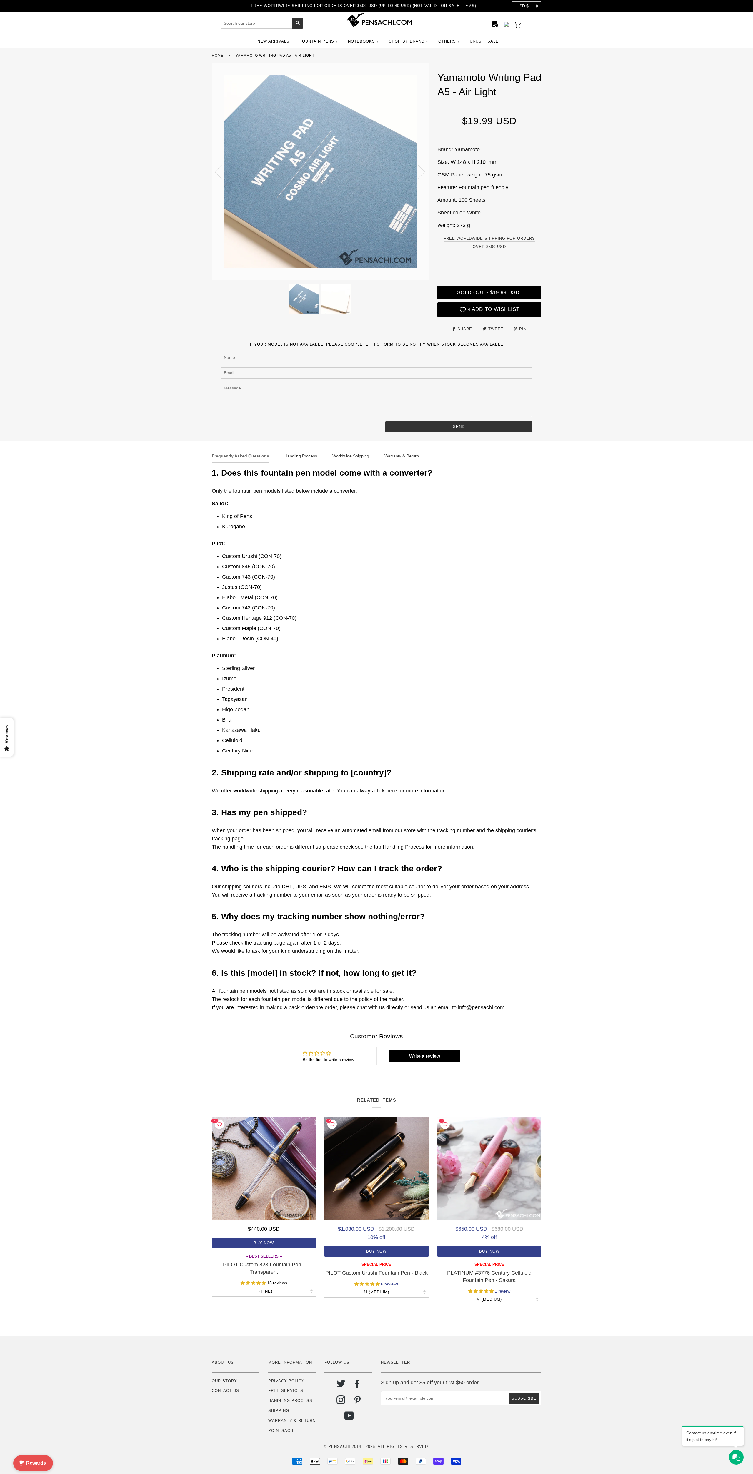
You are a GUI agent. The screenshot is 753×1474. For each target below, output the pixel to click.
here (391, 791)
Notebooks (361, 41)
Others (447, 41)
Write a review (424, 1056)
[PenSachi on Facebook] (357, 1386)
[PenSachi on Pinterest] (357, 1402)
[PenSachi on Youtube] (349, 1418)
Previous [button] (222, 171)
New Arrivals (273, 41)
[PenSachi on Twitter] (341, 1386)
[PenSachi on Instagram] (341, 1402)
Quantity (489, 261)
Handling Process (290, 1400)
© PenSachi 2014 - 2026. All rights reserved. (376, 1446)
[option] (320, 171)
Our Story (224, 1381)
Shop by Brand (406, 41)
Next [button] (418, 171)
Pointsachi (281, 1430)
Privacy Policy (286, 1381)
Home (218, 55)
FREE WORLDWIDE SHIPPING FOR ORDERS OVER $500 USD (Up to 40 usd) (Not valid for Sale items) (363, 6)
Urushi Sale (484, 41)
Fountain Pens (316, 41)
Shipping (278, 1410)
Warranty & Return (292, 1420)
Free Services (285, 1390)
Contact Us (225, 1390)
